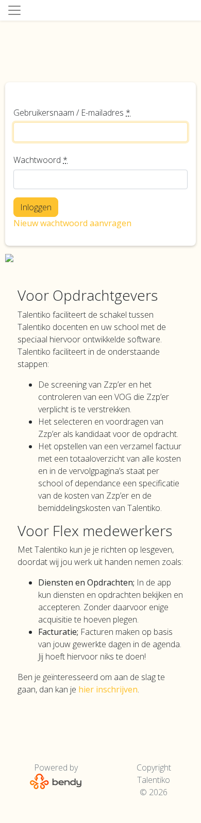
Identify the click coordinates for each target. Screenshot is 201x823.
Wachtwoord (40, 160)
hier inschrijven (108, 689)
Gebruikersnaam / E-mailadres (71, 112)
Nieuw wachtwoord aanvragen (72, 223)
